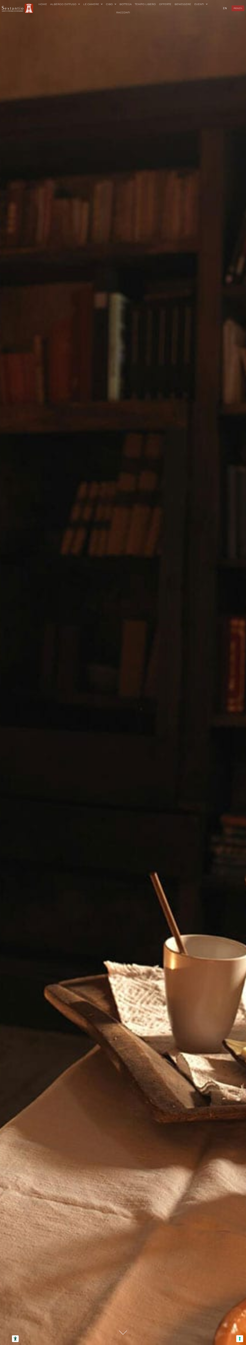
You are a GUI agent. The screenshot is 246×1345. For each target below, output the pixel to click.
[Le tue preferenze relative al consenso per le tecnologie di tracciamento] (239, 1338)
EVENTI (199, 4)
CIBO (109, 4)
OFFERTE (165, 4)
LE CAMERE (91, 4)
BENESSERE (183, 4)
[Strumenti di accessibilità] (15, 1338)
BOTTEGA (125, 4)
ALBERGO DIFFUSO (63, 4)
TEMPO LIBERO (145, 4)
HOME (42, 4)
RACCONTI (123, 12)
